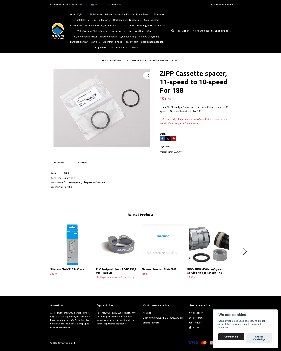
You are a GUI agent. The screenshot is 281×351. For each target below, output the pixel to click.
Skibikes (94, 14)
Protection (116, 31)
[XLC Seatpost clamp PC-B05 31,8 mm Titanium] (117, 244)
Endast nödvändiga (259, 338)
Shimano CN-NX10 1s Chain (67, 269)
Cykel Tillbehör (109, 25)
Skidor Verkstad (108, 36)
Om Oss (134, 47)
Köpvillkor (101, 47)
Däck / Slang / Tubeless (126, 19)
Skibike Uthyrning (149, 36)
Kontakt (147, 312)
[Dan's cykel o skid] (57, 31)
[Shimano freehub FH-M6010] (163, 244)
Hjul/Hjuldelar (100, 19)
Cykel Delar (80, 19)
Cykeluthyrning (128, 36)
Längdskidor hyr (79, 41)
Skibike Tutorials (151, 322)
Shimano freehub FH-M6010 (159, 269)
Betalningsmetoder (152, 41)
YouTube (197, 322)
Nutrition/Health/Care (140, 31)
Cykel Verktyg (151, 19)
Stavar (158, 25)
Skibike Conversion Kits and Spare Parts (126, 14)
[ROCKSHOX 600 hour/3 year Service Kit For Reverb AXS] (209, 244)
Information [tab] (62, 162)
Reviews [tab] (83, 162)
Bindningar (143, 25)
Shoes (118, 41)
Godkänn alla (231, 337)
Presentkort (131, 41)
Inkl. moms (113, 4)
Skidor (157, 14)
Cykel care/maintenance (82, 25)
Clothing (108, 41)
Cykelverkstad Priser (85, 36)
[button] (245, 251)
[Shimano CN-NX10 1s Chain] (72, 244)
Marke (93, 41)
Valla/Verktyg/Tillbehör (90, 31)
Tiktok (195, 327)
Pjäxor (127, 25)
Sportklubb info (118, 47)
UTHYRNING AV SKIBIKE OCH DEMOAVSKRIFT (163, 317)
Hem (72, 14)
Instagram (197, 317)
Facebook (198, 312)
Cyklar (80, 14)
